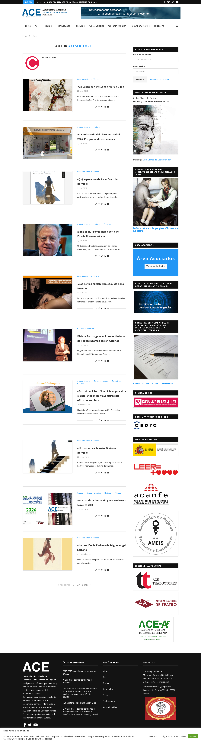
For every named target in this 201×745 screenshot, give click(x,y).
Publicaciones (96, 26)
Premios (80, 26)
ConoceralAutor (83, 79)
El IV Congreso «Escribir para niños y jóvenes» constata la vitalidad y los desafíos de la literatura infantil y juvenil (80, 712)
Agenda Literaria (83, 127)
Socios (48, 26)
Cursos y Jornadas (101, 381)
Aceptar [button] (193, 736)
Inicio (28, 26)
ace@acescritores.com (159, 682)
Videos (96, 79)
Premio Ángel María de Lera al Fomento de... (67, 2)
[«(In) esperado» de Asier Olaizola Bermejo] (47, 188)
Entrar (140, 79)
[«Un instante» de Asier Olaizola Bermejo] (47, 456)
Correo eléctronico (142, 54)
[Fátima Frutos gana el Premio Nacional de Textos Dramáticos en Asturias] (47, 345)
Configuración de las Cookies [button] (173, 736)
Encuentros (116, 381)
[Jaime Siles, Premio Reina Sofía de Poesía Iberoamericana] (47, 240)
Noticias (97, 127)
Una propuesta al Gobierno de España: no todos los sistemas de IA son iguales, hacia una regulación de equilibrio (80, 692)
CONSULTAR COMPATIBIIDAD (153, 383)
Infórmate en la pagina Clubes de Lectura (155, 230)
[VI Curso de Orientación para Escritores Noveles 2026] (47, 509)
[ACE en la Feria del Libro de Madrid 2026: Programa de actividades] (47, 143)
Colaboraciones (141, 26)
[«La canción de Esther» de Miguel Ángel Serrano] (47, 554)
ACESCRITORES (50, 57)
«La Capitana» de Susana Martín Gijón (100, 86)
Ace (37, 26)
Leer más (153, 736)
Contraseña (139, 66)
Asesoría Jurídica (117, 26)
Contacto (159, 26)
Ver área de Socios (155, 266)
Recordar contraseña (159, 79)
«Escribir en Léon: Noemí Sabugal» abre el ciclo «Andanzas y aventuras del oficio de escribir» (101, 396)
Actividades (64, 26)
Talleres (118, 493)
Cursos (80, 493)
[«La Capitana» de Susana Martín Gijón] (47, 95)
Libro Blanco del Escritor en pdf (157, 159)
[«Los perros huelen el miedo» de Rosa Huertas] (47, 292)
